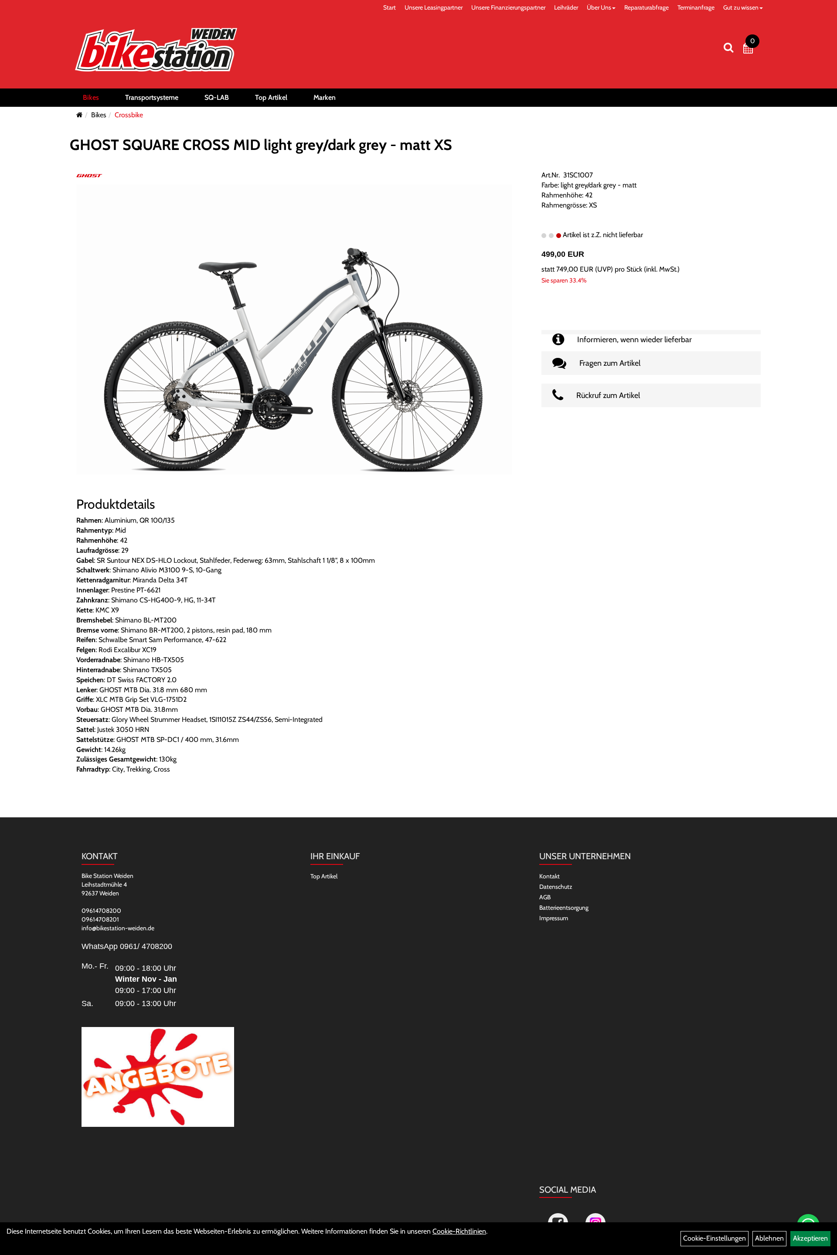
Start (389, 7)
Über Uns (599, 7)
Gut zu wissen (741, 7)
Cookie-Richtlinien (459, 1231)
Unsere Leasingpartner (434, 7)
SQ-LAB (216, 97)
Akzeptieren (810, 1238)
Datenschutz (555, 887)
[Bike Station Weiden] (156, 49)
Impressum (553, 918)
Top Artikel (271, 97)
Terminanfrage (696, 7)
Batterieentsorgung (564, 907)
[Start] (79, 115)
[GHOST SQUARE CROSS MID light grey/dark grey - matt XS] (294, 329)
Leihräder (566, 7)
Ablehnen (769, 1238)
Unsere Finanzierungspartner (508, 7)
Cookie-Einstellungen (714, 1238)
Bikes (91, 97)
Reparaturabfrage (646, 7)
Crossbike (129, 115)
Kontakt (549, 876)
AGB (545, 897)
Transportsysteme (151, 97)
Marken (324, 97)
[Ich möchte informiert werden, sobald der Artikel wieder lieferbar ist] (651, 332)
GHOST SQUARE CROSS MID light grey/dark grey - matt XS (261, 145)
